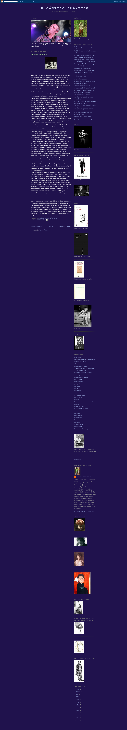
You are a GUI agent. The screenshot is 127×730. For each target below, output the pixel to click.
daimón (76, 399)
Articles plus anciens (65, 226)
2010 (78, 705)
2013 (78, 712)
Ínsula (76, 388)
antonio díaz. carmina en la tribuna (84, 90)
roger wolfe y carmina (80, 79)
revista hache (78, 397)
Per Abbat (77, 386)
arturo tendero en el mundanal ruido (84, 81)
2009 (78, 702)
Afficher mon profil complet (84, 511)
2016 (78, 720)
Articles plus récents (37, 226)
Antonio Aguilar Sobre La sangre (83, 57)
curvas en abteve (79, 114)
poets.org (77, 413)
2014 (78, 715)
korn (75, 420)
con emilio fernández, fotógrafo (83, 372)
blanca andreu (78, 379)
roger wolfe (77, 357)
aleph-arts (77, 411)
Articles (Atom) (43, 230)
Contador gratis (77, 459)
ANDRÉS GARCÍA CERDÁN (83, 476)
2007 (78, 689)
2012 (78, 710)
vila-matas (77, 364)
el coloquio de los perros (81, 408)
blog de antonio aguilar (80, 366)
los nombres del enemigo (81, 429)
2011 (78, 707)
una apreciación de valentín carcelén (84, 88)
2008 (78, 700)
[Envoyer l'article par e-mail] (46, 219)
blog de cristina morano (81, 377)
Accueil (51, 226)
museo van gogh (79, 406)
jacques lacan (78, 426)
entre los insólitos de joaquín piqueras (85, 101)
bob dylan (77, 422)
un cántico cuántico (63, 8)
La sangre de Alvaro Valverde (82, 68)
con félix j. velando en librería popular (85, 105)
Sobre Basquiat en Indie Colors (83, 72)
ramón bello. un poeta (80, 83)
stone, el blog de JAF (80, 361)
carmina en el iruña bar (81, 103)
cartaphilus (77, 390)
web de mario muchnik (80, 393)
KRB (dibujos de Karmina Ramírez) (84, 359)
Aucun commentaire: (38, 219)
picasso (76, 404)
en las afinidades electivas (82, 95)
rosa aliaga (77, 375)
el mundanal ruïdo (79, 395)
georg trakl (77, 384)
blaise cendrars (78, 381)
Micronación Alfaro (39, 54)
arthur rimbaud (78, 424)
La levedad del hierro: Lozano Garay (84, 70)
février (78, 691)
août (77, 696)
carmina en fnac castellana (82, 85)
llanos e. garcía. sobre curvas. (83, 116)
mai (77, 694)
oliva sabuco (78, 415)
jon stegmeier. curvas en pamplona (84, 119)
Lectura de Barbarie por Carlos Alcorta (85, 55)
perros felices (78, 417)
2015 (78, 718)
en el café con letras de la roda (83, 112)
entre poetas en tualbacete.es (82, 92)
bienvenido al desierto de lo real (83, 402)
